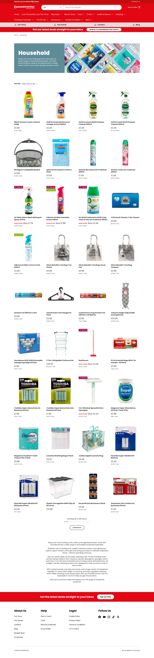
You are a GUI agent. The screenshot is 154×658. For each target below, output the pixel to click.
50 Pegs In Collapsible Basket (27, 170)
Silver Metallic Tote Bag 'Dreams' (121, 266)
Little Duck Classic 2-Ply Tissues (125, 217)
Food (80, 14)
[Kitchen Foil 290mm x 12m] (28, 295)
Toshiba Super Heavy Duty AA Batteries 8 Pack (27, 409)
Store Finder (46, 629)
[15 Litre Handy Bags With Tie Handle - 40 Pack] (125, 343)
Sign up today (105, 597)
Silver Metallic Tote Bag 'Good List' (92, 266)
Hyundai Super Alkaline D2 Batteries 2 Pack (26, 504)
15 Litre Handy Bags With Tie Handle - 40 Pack (123, 361)
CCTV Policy (74, 629)
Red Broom (83, 360)
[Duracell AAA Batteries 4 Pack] (93, 486)
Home (16, 14)
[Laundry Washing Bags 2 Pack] (60, 438)
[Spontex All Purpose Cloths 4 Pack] (60, 152)
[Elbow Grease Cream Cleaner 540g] (28, 105)
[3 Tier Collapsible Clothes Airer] (60, 343)
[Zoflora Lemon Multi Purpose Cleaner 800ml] (93, 105)
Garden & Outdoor (73, 20)
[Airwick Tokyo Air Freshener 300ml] (125, 152)
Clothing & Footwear (22, 20)
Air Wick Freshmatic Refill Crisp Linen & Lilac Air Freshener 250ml (93, 218)
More (88, 20)
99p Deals (55, 14)
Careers (101, 25)
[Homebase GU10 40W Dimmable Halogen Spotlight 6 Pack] (28, 343)
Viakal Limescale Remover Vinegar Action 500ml (58, 123)
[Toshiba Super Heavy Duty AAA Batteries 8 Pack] (60, 391)
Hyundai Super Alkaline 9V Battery (122, 457)
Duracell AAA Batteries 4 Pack (92, 503)
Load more (77, 528)
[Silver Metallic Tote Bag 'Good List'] (93, 248)
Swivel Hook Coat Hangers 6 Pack (58, 314)
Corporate (18, 637)
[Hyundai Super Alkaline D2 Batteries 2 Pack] (28, 486)
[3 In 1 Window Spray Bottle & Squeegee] (93, 391)
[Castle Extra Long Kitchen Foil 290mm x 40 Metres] (93, 295)
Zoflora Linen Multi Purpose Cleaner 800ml (123, 123)
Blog (138, 25)
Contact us (135, 2)
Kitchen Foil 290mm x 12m (25, 313)
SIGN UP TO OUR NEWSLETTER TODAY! (103, 30)
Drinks (89, 14)
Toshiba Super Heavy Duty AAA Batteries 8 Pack (60, 409)
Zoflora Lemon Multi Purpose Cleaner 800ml (91, 123)
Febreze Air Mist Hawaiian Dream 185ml (57, 218)
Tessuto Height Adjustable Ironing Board (123, 314)
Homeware (55, 20)
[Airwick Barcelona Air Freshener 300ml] (93, 152)
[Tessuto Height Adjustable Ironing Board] (125, 295)
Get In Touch (46, 616)
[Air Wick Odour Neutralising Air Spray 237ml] (28, 200)
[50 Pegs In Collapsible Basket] (28, 152)
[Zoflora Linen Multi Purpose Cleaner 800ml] (125, 105)
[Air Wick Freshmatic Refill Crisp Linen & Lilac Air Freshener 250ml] (93, 200)
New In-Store (69, 14)
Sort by (17, 84)
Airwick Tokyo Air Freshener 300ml (123, 171)
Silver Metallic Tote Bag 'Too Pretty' (59, 266)
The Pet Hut (41, 20)
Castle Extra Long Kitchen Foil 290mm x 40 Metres (92, 314)
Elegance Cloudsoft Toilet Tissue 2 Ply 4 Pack (25, 457)
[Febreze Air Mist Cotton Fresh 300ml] (28, 248)
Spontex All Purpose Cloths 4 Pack (59, 171)
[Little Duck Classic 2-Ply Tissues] (125, 200)
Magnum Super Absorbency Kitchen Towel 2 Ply (123, 409)
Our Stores (61, 25)
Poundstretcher (24, 650)
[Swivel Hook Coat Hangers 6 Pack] (60, 295)
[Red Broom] (93, 343)
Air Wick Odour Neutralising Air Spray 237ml (28, 218)
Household (23, 35)
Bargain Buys (19, 633)
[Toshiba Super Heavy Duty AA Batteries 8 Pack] (28, 391)
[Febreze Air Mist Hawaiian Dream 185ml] (60, 200)
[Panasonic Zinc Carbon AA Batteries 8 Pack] (125, 486)
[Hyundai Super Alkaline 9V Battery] (125, 438)
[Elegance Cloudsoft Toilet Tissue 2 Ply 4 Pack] (28, 438)
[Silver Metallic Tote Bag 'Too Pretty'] (60, 248)
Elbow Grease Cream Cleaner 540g (27, 123)
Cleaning (119, 14)
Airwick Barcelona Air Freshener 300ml (93, 171)
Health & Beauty (104, 14)
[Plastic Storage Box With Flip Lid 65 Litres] (60, 486)
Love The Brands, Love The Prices (35, 14)
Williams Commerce (133, 650)
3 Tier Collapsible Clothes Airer (60, 360)
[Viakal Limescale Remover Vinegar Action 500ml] (60, 105)
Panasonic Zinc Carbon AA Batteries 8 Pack (123, 504)
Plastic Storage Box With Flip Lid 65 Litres (60, 504)
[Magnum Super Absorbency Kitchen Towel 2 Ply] (125, 391)
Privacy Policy (74, 620)
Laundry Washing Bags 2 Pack (59, 456)
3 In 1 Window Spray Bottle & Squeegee (91, 409)
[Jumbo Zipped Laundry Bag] (93, 438)
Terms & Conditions (77, 624)
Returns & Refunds (48, 624)
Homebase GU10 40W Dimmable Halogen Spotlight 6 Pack (28, 361)
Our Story (22, 25)
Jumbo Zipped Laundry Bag (91, 456)
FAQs (43, 620)
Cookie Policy (74, 616)
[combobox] (81, 7)
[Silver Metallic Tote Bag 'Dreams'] (125, 248)
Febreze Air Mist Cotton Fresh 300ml (27, 266)
